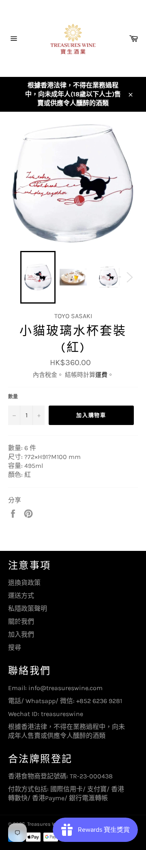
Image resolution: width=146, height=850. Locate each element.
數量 (13, 397)
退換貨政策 (24, 582)
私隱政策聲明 (27, 608)
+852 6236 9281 (99, 701)
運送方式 (21, 595)
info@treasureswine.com (65, 688)
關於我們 (21, 621)
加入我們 (21, 634)
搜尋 (14, 647)
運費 (101, 374)
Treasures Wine (45, 824)
